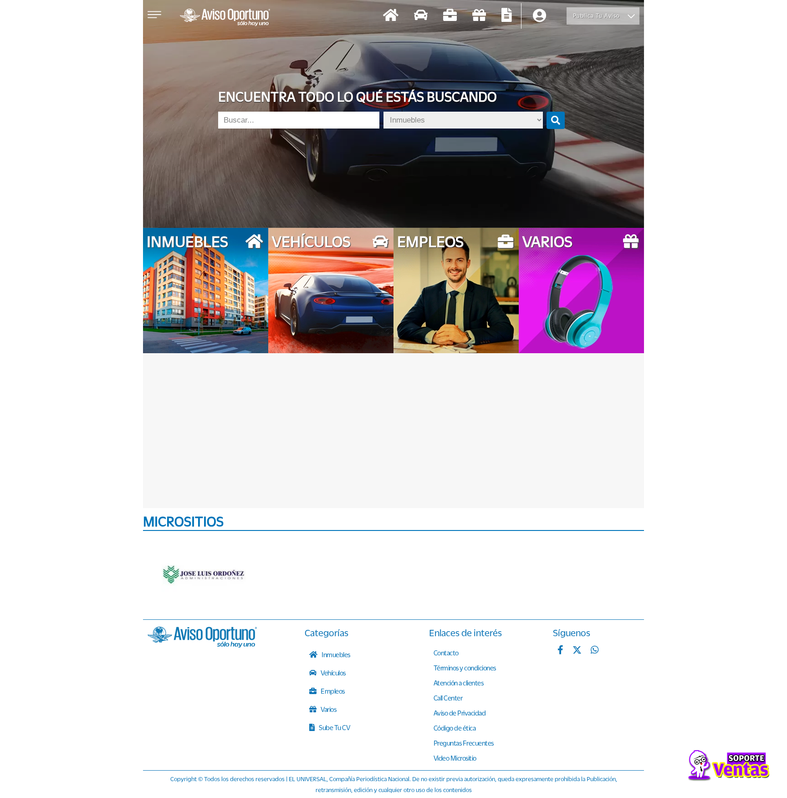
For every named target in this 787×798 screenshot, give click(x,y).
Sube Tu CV (334, 727)
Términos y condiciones (465, 667)
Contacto (446, 652)
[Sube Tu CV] (506, 16)
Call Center (448, 697)
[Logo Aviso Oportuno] (225, 18)
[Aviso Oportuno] (202, 645)
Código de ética (455, 727)
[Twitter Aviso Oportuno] (577, 650)
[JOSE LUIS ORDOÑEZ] (204, 575)
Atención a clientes (459, 682)
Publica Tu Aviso (596, 16)
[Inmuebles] (391, 16)
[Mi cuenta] (539, 16)
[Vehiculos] (421, 16)
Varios (328, 709)
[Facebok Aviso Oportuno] (560, 650)
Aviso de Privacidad (460, 712)
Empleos (332, 691)
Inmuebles (335, 654)
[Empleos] (450, 16)
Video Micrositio (455, 758)
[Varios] (479, 16)
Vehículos (333, 672)
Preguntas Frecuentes (464, 743)
